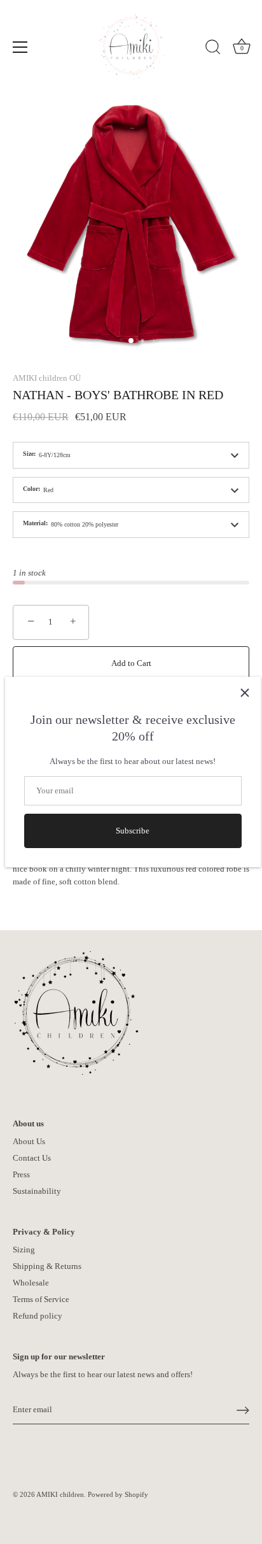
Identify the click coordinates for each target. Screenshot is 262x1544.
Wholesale (31, 1282)
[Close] (245, 693)
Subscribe (132, 830)
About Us (29, 1141)
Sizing (24, 1249)
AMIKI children (60, 1494)
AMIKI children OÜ (47, 378)
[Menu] (20, 47)
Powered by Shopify (118, 1494)
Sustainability (37, 1191)
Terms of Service (41, 1299)
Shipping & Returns (47, 1266)
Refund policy (37, 1316)
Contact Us (32, 1158)
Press (21, 1174)
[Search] (213, 49)
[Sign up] (243, 1410)
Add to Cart (131, 663)
